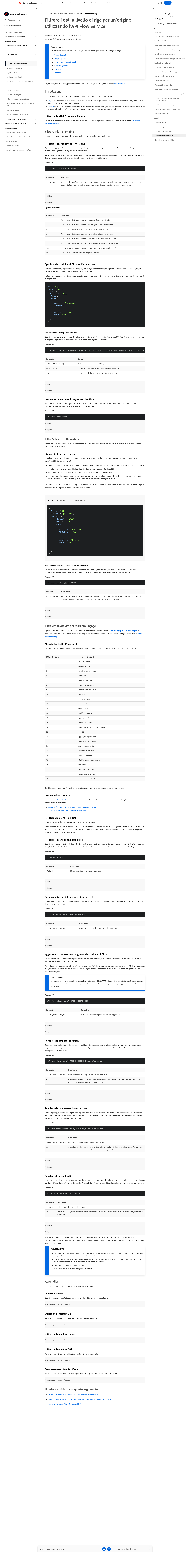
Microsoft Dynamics (61, 65)
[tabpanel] (95, 530)
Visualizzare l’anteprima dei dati (165, 54)
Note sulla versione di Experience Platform (18, 150)
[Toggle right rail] (153, 8)
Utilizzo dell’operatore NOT (164, 136)
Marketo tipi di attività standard (164, 76)
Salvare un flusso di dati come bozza (18, 99)
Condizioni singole (160, 122)
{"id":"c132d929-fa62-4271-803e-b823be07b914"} (67, 36)
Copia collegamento (171, 23)
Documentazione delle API (13, 146)
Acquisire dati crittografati (14, 95)
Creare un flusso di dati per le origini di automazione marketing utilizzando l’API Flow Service (81, 1399)
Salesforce (57, 69)
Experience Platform (67, 13)
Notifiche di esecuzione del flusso (15, 132)
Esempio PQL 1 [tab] (52, 500)
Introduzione (157, 32)
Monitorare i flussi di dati (14, 68)
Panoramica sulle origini (13, 32)
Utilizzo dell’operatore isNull (163, 131)
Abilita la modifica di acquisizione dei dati (19, 114)
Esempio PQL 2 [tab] (65, 500)
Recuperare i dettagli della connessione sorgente (169, 94)
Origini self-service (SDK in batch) (15, 123)
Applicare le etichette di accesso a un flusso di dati (20, 104)
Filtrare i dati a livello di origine (17, 63)
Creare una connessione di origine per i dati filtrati (170, 59)
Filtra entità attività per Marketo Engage (166, 72)
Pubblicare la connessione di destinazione (167, 109)
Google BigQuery (60, 58)
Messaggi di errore (11, 128)
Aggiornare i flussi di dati (14, 77)
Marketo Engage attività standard (66, 62)
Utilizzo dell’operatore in (162, 127)
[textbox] (20, 20)
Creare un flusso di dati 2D (163, 81)
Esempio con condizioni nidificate (165, 140)
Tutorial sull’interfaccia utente (15, 119)
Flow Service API (120, 83)
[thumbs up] (104, 1549)
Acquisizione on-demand (14, 59)
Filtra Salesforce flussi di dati (162, 63)
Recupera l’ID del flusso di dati (164, 85)
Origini (50, 100)
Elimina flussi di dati (13, 90)
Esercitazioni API (10, 41)
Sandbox (51, 106)
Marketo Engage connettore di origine (123, 631)
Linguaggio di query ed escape (164, 67)
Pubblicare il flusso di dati (162, 114)
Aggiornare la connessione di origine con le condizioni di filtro (168, 99)
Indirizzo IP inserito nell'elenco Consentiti (17, 137)
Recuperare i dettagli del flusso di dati (166, 89)
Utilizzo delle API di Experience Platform (167, 37)
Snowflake (58, 73)
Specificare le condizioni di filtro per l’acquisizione (170, 50)
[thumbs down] (109, 1549)
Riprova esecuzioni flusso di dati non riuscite (20, 81)
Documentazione (51, 13)
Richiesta (49, 196)
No (162, 19)
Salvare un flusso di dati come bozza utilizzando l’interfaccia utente (72, 807)
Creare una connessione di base (17, 45)
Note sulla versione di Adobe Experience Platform (65, 1404)
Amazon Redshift (60, 55)
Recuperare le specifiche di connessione (167, 45)
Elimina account (12, 86)
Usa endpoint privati (13, 110)
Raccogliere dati (12, 54)
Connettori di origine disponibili (15, 37)
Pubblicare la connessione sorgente (165, 105)
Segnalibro (159, 23)
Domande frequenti (11, 141)
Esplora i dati (11, 50)
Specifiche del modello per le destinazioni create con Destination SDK (73, 1394)
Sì (157, 19)
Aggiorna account (12, 73)
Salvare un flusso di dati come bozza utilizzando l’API (67, 811)
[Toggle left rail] (36, 8)
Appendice (157, 118)
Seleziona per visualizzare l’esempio (58, 1304)
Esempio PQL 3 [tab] (79, 500)
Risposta (49, 202)
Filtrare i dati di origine (160, 41)
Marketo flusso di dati (58, 800)
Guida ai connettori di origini (88, 13)
